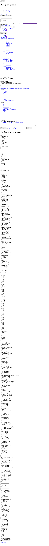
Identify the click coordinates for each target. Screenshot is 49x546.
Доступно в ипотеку (5, 334)
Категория (3, 179)
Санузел (2, 530)
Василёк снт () (5, 356)
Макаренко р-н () (6, 462)
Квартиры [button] (5, 40)
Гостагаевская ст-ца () (7, 367)
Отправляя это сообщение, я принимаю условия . (19, 23)
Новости (27, 14)
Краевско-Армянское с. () (8, 381)
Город (2, 340)
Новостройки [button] (6, 58)
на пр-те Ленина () (6, 242)
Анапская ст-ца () (6, 345)
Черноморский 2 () (6, 253)
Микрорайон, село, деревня (7, 457)
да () (3, 140)
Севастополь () (5, 414)
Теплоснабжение (4, 136)
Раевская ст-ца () (6, 407)
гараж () (4, 180)
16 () (3, 280)
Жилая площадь (4, 482)
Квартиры (5, 104)
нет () (3, 141)
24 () (3, 318)
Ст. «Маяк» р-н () (6, 471)
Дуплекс (7, 53)
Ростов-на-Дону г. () (6, 410)
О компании (18, 14)
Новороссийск (7, 11)
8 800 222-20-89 (4, 28)
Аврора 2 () (4, 197)
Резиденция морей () (6, 248)
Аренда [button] (4, 66)
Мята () (4, 241)
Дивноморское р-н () (6, 458)
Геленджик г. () (6, 365)
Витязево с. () (5, 361)
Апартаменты (9, 43)
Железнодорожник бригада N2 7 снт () (10, 375)
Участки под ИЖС (10, 60)
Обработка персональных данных (21, 88)
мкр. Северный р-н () (7, 466)
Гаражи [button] (4, 70)
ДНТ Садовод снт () (6, 371)
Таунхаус (8, 55)
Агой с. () (4, 342)
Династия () (5, 208)
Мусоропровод (4, 332)
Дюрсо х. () (4, 373)
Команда (23, 14)
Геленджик (6, 10)
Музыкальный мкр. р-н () (8, 467)
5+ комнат (8, 50)
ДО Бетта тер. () (5, 372)
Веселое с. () (5, 358)
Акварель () (5, 199)
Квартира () (5, 262)
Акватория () (5, 200)
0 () (3, 137)
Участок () (5, 269)
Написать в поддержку (15, 84)
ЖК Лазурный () (6, 220)
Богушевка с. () (5, 352)
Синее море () (5, 250)
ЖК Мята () (5, 224)
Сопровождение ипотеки (10, 14)
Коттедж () (5, 266)
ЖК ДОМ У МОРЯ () (7, 217)
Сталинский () (5, 514)
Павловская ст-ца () (6, 400)
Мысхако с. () (5, 393)
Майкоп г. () (5, 389)
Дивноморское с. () (6, 370)
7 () (3, 291)
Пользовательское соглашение (7, 88)
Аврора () (4, 196)
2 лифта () (5, 495)
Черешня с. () (5, 442)
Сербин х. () (5, 419)
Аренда (4, 110)
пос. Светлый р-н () (6, 469)
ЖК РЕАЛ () (5, 229)
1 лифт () (4, 492)
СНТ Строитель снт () (7, 428)
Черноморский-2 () (6, 255)
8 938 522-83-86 (11, 28)
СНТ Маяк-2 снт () (6, 423)
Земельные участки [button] (7, 59)
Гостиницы (8, 65)
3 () (3, 288)
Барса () (4, 203)
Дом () (4, 260)
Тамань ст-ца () (5, 438)
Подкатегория (4, 446)
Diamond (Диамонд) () (7, 195)
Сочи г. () (5, 432)
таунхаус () (4, 190)
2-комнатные (8, 46)
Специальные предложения (9, 94)
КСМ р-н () (4, 461)
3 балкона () (5, 523)
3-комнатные (8, 47)
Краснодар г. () (5, 384)
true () (3, 163)
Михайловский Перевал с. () (8, 391)
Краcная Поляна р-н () (7, 460)
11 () (3, 300)
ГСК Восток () (5, 206)
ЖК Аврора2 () (5, 209)
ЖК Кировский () (6, 219)
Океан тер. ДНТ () (6, 398)
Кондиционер (4, 166)
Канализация (3, 155)
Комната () (4, 265)
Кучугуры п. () (5, 386)
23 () (3, 317)
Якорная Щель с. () (6, 445)
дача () (3, 181)
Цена (2, 271)
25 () (3, 319)
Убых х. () (4, 440)
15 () (3, 279)
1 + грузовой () (6, 491)
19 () (3, 310)
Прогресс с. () (5, 405)
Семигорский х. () (6, 417)
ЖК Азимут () (5, 210)
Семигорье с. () (5, 418)
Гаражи (4, 111)
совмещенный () (6, 539)
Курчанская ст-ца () (6, 385)
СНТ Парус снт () (6, 424)
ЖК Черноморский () (7, 233)
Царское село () (5, 251)
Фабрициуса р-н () (6, 475)
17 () (3, 308)
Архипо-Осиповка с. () (7, 347)
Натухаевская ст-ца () (7, 394)
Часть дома (8, 57)
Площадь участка (4, 146)
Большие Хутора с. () (7, 353)
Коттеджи (8, 54)
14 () (3, 277)
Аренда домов (9, 67)
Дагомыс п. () (5, 368)
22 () (3, 315)
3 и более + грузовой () (7, 497)
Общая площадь (4, 480)
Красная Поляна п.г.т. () (7, 382)
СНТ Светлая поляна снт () (8, 427)
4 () (3, 289)
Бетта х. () (4, 351)
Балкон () (5, 526)
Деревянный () (5, 505)
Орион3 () (4, 245)
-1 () (3, 295)
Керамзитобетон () (6, 506)
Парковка (3, 338)
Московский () (5, 239)
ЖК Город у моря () (6, 215)
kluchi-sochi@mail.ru (19, 122)
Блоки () (4, 501)
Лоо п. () (4, 387)
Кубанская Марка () (6, 238)
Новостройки (6, 107)
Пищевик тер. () (6, 401)
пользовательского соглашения (30, 23)
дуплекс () (4, 184)
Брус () (3, 502)
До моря (2, 455)
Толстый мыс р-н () (6, 472)
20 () (3, 281)
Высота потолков (4, 487)
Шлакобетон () (5, 515)
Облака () (4, 243)
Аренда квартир (9, 68)
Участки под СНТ (9, 61)
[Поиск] (14, 27)
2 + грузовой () (6, 494)
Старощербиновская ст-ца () (8, 433)
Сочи (3, 1)
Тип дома (3, 500)
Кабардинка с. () (6, 377)
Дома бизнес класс (10, 52)
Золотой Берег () (6, 236)
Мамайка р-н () (5, 463)
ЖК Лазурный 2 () (6, 222)
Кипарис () (4, 237)
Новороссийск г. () (7, 395)
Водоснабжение (4, 142)
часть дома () (5, 193)
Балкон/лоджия (4, 519)
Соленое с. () (5, 431)
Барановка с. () (5, 348)
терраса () (4, 529)
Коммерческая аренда (10, 69)
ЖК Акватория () (6, 211)
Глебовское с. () (5, 366)
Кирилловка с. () (6, 380)
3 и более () (5, 496)
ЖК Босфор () (5, 213)
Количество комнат (5, 274)
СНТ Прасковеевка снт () (8, 426)
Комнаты (8, 44)
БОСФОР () (5, 204)
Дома (4, 105)
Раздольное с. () (5, 408)
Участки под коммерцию (11, 62)
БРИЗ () (4, 205)
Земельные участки (7, 108)
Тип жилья (3, 256)
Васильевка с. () (5, 357)
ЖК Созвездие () (6, 232)
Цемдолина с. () (6, 441)
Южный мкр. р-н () (6, 479)
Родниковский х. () (6, 409)
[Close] (1, 135)
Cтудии (7, 42)
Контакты (32, 14)
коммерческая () (6, 186)
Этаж (2, 294)
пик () (3, 247)
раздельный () (6, 538)
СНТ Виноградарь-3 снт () (8, 421)
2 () (3, 286)
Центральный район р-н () (8, 477)
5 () (3, 290)
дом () (4, 182)
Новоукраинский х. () (7, 396)
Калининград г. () (6, 379)
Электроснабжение (5, 159)
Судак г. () (4, 435)
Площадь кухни (4, 485)
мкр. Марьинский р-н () (7, 465)
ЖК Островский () (6, 227)
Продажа (2, 14)
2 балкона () (5, 520)
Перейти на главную (5, 84)
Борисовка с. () (6, 354)
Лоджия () (5, 528)
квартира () (5, 185)
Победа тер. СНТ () (6, 404)
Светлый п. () (5, 413)
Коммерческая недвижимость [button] (9, 63)
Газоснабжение (4, 175)
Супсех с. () (5, 437)
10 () (3, 293)
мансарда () (4, 329)
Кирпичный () (5, 509)
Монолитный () (6, 510)
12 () (3, 276)
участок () (4, 191)
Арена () (4, 201)
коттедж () (4, 189)
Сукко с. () (4, 436)
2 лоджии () (5, 521)
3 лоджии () (5, 524)
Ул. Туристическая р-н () (7, 474)
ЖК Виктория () (6, 214)
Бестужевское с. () (6, 349)
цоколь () (4, 331)
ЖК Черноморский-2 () (7, 234)
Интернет (3, 164)
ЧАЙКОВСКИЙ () (6, 252)
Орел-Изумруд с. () (6, 399)
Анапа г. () (5, 344)
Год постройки (4, 516)
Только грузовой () (6, 499)
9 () (3, 285)
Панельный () (5, 511)
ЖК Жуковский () (6, 218)
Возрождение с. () (6, 362)
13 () (3, 303)
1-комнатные (8, 45)
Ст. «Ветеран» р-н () (6, 470)
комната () (4, 187)
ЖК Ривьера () (5, 231)
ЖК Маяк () (5, 223)
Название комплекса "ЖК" (6, 194)
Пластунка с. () (5, 403)
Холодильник (3, 172)
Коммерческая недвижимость (9, 109)
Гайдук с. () (5, 363)
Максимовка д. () (6, 390)
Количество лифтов (5, 490)
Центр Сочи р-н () (6, 476)
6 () (3, 282)
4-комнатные (8, 49)
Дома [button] (4, 51)
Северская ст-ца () (6, 415)
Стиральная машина (5, 170)
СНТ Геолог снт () (6, 422)
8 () (3, 284)
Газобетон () (5, 504)
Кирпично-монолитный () (8, 508)
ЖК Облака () (5, 225)
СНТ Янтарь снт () (6, 429)
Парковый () (5, 246)
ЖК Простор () (5, 228)
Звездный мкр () (6, 376)
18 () (3, 309)
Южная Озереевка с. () (7, 443)
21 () (3, 314)
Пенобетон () (5, 513)
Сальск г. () (4, 412)
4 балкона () (5, 525)
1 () (3, 138)
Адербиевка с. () (6, 343)
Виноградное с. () (6, 359)
